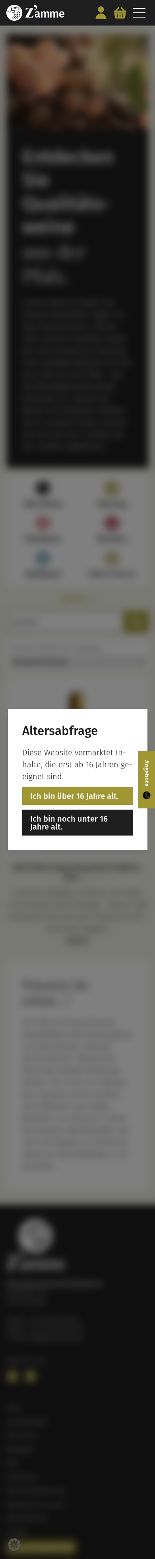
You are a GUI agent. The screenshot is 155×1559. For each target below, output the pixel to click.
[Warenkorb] (120, 12)
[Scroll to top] (140, 1537)
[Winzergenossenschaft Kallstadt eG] (35, 13)
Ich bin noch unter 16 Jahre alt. (69, 823)
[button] (14, 1544)
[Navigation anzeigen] (139, 12)
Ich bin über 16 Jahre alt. (74, 796)
